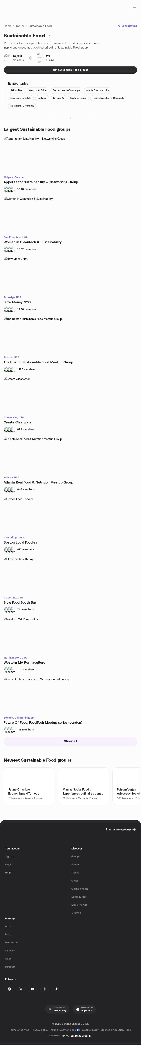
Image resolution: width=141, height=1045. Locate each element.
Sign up (9, 856)
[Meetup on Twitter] (21, 989)
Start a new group (118, 829)
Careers (10, 950)
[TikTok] (56, 989)
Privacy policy (40, 1030)
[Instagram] (44, 989)
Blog (7, 934)
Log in (8, 864)
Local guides (79, 897)
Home (8, 26)
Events (75, 864)
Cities (75, 880)
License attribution (112, 1030)
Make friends (79, 905)
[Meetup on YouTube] (33, 989)
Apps (8, 958)
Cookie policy (90, 1030)
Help (8, 872)
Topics (20, 26)
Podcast (10, 967)
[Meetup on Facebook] (9, 989)
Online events (79, 889)
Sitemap (76, 913)
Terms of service (19, 1030)
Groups (75, 856)
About (8, 926)
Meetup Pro (12, 942)
